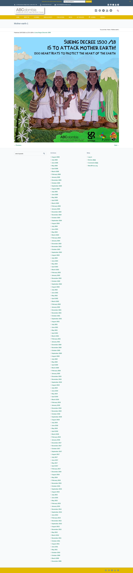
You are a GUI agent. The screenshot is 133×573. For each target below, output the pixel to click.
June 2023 (55, 261)
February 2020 (56, 370)
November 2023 (56, 246)
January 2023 (56, 275)
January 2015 (56, 506)
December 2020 (56, 344)
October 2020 (56, 350)
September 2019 (57, 382)
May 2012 (55, 532)
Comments (93, 163)
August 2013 (56, 526)
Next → (116, 145)
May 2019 (55, 393)
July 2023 (55, 258)
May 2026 (55, 165)
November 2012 (56, 529)
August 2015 (56, 492)
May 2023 (55, 264)
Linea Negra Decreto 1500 (42, 32)
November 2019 (56, 379)
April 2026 (55, 168)
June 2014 (55, 515)
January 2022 (56, 307)
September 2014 (57, 512)
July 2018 (55, 422)
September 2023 (57, 252)
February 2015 (56, 503)
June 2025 (55, 194)
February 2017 (56, 469)
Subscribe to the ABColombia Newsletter (52, 1)
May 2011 (54, 549)
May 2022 (55, 295)
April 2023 (55, 266)
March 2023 (55, 269)
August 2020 (56, 356)
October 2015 (56, 486)
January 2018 (56, 440)
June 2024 (55, 229)
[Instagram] (108, 5)
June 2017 (55, 460)
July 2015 (55, 495)
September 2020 (57, 353)
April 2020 (55, 365)
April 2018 (55, 431)
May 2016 (55, 477)
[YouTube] (116, 5)
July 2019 (55, 388)
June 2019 (55, 391)
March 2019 (55, 399)
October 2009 (56, 555)
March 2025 (55, 203)
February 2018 (56, 437)
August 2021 (56, 321)
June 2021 (55, 327)
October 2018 (56, 414)
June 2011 (55, 546)
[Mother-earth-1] (66, 89)
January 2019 (56, 405)
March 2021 (55, 336)
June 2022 (55, 292)
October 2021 (56, 316)
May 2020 (55, 362)
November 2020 (56, 347)
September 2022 (57, 284)
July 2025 (55, 191)
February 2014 (56, 518)
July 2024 (55, 226)
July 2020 (55, 359)
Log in (90, 157)
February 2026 (56, 174)
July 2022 (55, 290)
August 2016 (56, 474)
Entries (92, 160)
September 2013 (57, 523)
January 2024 (56, 240)
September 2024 (57, 220)
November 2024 (56, 215)
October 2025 (56, 183)
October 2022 (56, 281)
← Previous (17, 145)
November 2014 (56, 509)
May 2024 (55, 232)
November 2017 (56, 445)
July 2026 (55, 160)
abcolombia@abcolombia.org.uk (64, 4)
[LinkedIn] (118, 5)
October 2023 (56, 249)
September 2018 (57, 417)
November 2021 (56, 313)
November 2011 (56, 538)
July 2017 (55, 457)
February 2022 (56, 304)
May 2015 (55, 500)
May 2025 (55, 197)
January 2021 (56, 342)
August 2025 (56, 189)
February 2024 (56, 238)
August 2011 (55, 544)
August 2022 (56, 287)
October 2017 (56, 448)
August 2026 (56, 157)
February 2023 (56, 272)
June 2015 (55, 497)
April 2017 (55, 466)
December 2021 (56, 310)
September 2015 (57, 489)
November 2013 (56, 520)
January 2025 (56, 209)
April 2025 (55, 200)
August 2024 (56, 223)
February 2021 (56, 339)
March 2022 (55, 301)
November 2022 (56, 278)
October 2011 (56, 541)
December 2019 (56, 376)
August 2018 (56, 419)
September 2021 (57, 318)
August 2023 (56, 255)
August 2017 (56, 454)
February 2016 (56, 480)
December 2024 (56, 212)
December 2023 (56, 243)
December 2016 (56, 471)
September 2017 (57, 451)
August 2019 (56, 385)
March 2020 (55, 367)
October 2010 (56, 552)
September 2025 (57, 186)
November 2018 (56, 411)
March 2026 (55, 171)
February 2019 (56, 402)
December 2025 (56, 180)
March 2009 (55, 558)
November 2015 (56, 483)
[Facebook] (113, 5)
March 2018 (55, 434)
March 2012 (55, 535)
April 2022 (55, 298)
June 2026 (55, 163)
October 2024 (56, 217)
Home (108, 29)
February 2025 (56, 206)
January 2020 (56, 373)
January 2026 (56, 177)
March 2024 (55, 235)
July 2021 (55, 324)
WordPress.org (93, 165)
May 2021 (55, 330)
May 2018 (55, 428)
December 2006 (56, 561)
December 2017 (56, 443)
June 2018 (55, 425)
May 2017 (55, 463)
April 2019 (55, 396)
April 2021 (55, 333)
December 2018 (56, 408)
